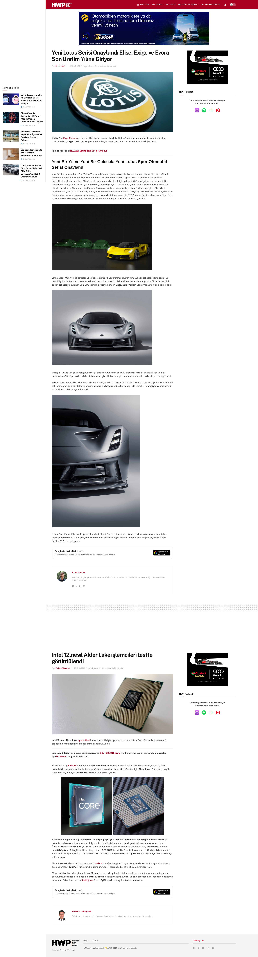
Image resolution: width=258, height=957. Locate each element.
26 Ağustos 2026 (28, 107)
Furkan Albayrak (63, 668)
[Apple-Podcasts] (197, 110)
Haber (159, 4)
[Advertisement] (23, 42)
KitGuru (72, 765)
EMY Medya (70, 950)
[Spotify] (203, 110)
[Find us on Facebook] (198, 948)
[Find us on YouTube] (203, 948)
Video (172, 4)
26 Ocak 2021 (75, 66)
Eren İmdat (60, 66)
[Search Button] (225, 4)
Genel (91, 66)
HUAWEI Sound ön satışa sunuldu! (88, 150)
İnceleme (144, 4)
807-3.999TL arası (110, 752)
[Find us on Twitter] (194, 948)
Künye (85, 941)
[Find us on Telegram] (213, 948)
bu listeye (61, 756)
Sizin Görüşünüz (190, 4)
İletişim (95, 941)
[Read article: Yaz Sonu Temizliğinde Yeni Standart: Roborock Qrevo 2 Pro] (11, 154)
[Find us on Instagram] (208, 948)
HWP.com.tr (87, 948)
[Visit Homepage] (61, 5)
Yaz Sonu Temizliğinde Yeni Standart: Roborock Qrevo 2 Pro (31, 153)
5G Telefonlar (212, 4)
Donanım (97, 668)
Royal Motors (70, 137)
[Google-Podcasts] (210, 110)
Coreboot (98, 863)
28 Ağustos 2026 (28, 144)
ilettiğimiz (87, 880)
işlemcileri (84, 740)
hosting (95, 948)
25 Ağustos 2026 (28, 159)
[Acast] (217, 110)
